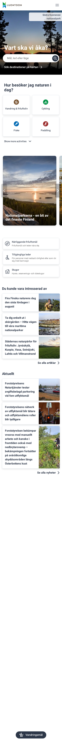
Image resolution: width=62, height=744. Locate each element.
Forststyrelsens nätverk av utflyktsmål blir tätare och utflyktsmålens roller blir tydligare (20, 413)
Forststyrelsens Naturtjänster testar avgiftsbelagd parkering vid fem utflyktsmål (20, 389)
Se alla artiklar (47, 363)
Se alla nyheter (46, 473)
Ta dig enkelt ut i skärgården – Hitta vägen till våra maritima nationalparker (21, 324)
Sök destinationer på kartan (21, 67)
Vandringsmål (34, 735)
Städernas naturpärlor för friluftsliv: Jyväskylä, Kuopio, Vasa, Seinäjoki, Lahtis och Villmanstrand (21, 347)
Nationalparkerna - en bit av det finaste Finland (27, 217)
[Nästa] (58, 190)
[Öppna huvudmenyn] (57, 5)
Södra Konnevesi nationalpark (52, 16)
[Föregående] (4, 190)
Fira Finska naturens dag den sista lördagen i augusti (20, 302)
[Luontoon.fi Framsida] (12, 5)
